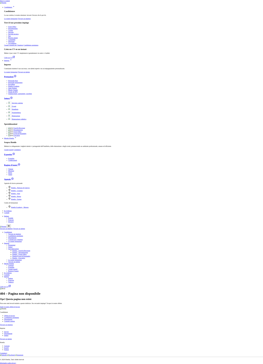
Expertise (9, 154)
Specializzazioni (13, 249)
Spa (9, 36)
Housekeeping (13, 28)
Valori (10, 174)
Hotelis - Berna (16, 196)
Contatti (6, 213)
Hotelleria (15, 109)
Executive (16, 135)
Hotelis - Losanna (17, 191)
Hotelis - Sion (15, 193)
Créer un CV (9, 58)
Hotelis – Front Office (19, 254)
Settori (8, 98)
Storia (10, 173)
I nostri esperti (8, 150)
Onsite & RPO (13, 92)
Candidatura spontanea (31, 45)
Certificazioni (12, 160)
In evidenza (8, 211)
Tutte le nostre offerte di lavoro (10, 307)
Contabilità (11, 40)
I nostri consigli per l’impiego (13, 45)
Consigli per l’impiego (15, 239)
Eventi (14, 106)
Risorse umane (13, 38)
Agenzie (9, 179)
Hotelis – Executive (18, 258)
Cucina (10, 30)
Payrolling (11, 84)
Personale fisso (13, 81)
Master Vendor (13, 90)
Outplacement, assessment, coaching (20, 94)
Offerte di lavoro (9, 316)
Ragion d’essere (12, 165)
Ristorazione (16, 116)
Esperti (6, 348)
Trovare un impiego (24, 19)
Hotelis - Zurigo (16, 199)
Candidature (9, 7)
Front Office (12, 27)
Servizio (11, 32)
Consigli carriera (9, 321)
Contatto (7, 275)
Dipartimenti (12, 238)
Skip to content (5, 1)
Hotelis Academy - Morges (20, 207)
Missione (11, 171)
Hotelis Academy (13, 86)
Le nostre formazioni (11, 19)
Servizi (6, 332)
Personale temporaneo (15, 82)
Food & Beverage (19, 128)
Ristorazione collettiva (19, 119)
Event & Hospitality (19, 133)
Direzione (11, 41)
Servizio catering (17, 103)
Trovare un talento (24, 72)
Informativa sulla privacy (8, 363)
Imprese (8, 60)
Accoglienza (12, 43)
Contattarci (17, 150)
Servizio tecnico (13, 34)
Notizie (6, 350)
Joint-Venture (12, 88)
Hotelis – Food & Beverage (21, 251)
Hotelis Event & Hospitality (21, 256)
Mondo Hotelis (10, 138)
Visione (10, 169)
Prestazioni (10, 77)
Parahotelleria (16, 112)
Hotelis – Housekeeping (20, 252)
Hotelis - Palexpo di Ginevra (20, 188)
